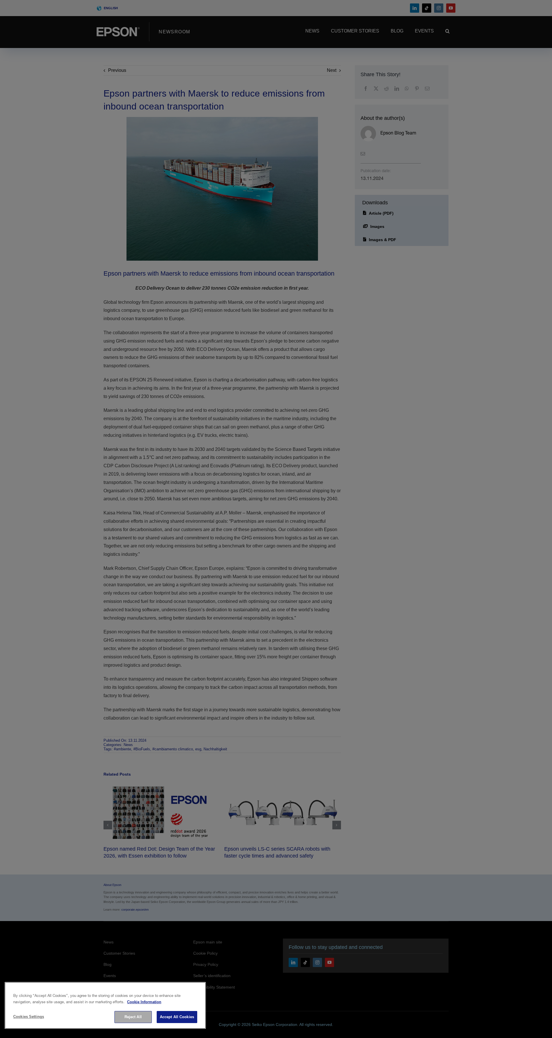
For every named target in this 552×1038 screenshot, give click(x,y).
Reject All (133, 1017)
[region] (105, 1005)
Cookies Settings (28, 1016)
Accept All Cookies (177, 1017)
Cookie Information (144, 1002)
